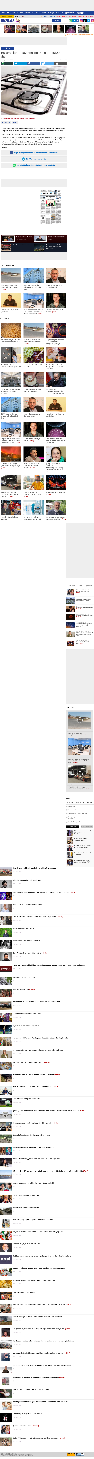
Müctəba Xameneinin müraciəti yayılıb (28, 880)
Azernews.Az (72, 16)
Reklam (10, 16)
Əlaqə (4, 16)
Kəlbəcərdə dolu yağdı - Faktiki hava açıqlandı (31, 1389)
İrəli (93, 28)
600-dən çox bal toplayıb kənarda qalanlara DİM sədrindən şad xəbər (38, 1050)
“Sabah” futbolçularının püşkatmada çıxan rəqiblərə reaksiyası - (39, 1438)
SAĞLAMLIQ (59, 13)
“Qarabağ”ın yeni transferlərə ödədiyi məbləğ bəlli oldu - (35, 1123)
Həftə (80, 586)
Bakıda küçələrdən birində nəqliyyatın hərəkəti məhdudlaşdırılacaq (39, 1268)
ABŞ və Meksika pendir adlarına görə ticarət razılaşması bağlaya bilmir (38, 1232)
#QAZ (15, 122)
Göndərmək (73, 826)
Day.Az (58, 16)
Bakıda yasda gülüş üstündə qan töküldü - (31, 1062)
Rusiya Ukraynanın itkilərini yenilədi (26, 1207)
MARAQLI (51, 13)
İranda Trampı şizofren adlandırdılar (26, 1195)
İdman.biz (81, 16)
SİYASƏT (20, 13)
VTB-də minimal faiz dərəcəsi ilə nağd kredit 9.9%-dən (18, 118)
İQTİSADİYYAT (29, 13)
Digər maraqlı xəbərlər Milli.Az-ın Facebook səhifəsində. (36, 153)
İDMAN (37, 13)
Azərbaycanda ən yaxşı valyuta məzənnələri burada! (80, 34)
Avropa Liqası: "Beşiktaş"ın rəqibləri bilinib (28, 1414)
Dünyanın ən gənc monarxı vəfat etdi (26, 941)
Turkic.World (89, 16)
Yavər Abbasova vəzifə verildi (23, 929)
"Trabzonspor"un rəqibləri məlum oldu (26, 1099)
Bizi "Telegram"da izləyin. (36, 159)
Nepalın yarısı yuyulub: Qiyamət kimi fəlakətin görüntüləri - (39, 1377)
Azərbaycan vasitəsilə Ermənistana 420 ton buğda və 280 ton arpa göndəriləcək (44, 1341)
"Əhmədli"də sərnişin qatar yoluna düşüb (27, 1014)
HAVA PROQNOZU (49, 16)
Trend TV (23, 16)
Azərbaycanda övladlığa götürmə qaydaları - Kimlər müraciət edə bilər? (40, 1402)
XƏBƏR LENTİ (5, 13)
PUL (41, 16)
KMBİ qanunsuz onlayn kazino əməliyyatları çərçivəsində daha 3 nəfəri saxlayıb (42, 1256)
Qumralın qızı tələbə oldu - (26, 1426)
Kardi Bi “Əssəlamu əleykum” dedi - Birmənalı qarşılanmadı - (38, 916)
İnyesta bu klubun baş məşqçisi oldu (26, 1026)
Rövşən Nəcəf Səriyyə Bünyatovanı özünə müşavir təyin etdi (36, 1159)
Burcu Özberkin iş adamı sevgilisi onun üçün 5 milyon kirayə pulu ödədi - (42, 1304)
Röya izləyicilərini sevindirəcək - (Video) (27, 904)
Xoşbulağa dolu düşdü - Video (24, 977)
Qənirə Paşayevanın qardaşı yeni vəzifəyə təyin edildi (33, 1147)
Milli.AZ (8, 20)
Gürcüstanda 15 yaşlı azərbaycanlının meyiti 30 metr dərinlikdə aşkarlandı (42, 1365)
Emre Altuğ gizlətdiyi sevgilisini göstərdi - (30, 953)
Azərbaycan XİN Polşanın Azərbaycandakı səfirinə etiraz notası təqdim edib (40, 1038)
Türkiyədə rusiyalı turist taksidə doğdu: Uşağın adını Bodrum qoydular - (41, 1329)
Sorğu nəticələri (87, 826)
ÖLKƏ (13, 13)
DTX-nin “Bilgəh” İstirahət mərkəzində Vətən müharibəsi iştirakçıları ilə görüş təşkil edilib (50, 1171)
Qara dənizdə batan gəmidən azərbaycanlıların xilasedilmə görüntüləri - (44, 892)
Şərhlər (89, 586)
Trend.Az (64, 16)
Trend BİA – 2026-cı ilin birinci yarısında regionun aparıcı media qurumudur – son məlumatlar (49, 965)
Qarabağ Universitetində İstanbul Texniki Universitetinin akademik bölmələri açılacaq (48, 1111)
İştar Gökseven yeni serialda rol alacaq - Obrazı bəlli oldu (34, 1183)
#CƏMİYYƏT (6, 122)
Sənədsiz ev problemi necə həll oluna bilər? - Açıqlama (34, 868)
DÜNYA (44, 13)
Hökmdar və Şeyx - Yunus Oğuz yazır (26, 1244)
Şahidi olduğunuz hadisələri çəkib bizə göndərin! (35, 165)
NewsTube (70, 13)
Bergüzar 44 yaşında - (24, 989)
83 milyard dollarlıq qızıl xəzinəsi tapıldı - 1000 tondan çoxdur (35, 1280)
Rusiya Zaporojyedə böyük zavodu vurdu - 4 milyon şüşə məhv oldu (37, 1317)
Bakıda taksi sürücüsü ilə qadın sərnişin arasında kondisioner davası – (41, 1353)
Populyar (71, 586)
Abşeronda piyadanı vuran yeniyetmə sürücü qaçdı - (36, 1074)
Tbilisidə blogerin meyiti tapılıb (24, 1292)
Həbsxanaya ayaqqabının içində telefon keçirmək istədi (33, 1219)
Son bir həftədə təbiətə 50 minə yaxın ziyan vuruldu (31, 1135)
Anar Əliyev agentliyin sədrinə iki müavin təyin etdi (35, 1086)
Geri (1, 28)
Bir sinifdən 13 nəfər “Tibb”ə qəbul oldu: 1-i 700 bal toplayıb (36, 1001)
